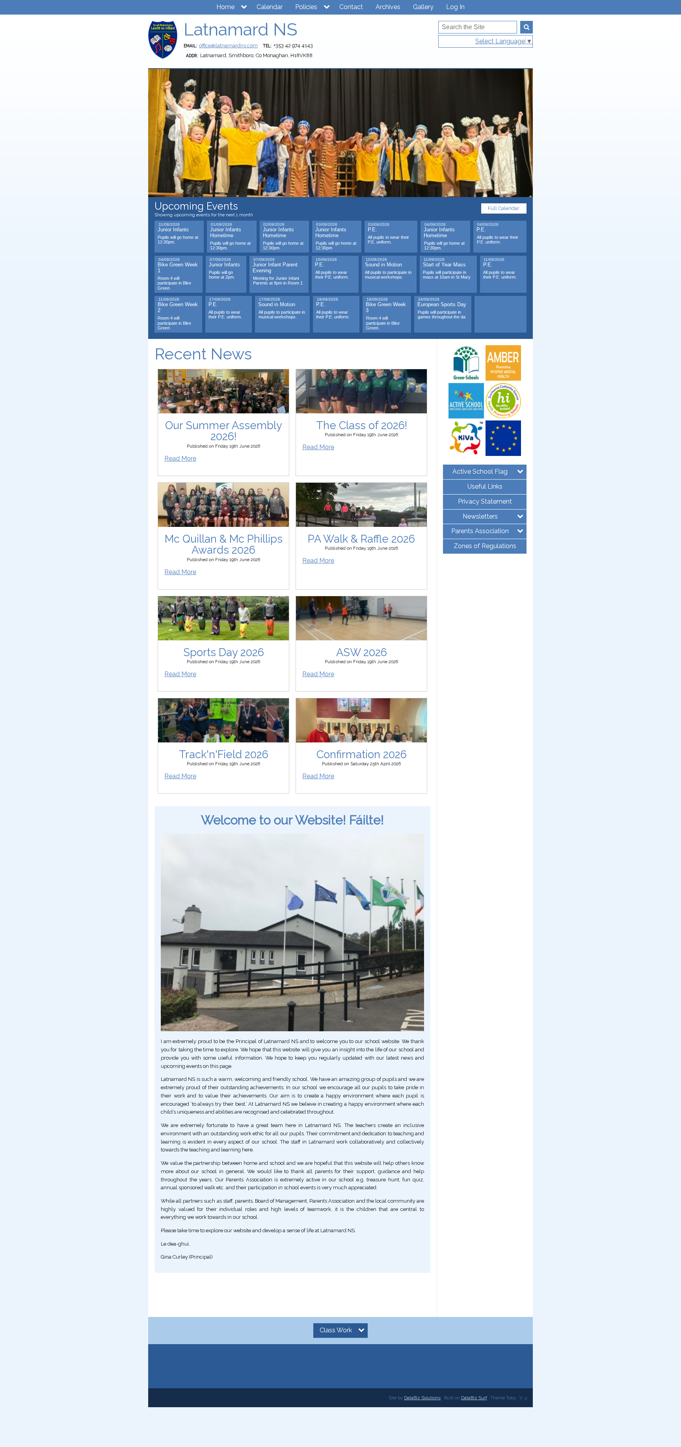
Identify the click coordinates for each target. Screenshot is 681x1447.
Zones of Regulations (485, 546)
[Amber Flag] (503, 363)
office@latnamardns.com (228, 45)
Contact (351, 7)
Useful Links (484, 486)
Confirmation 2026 (361, 754)
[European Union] (503, 438)
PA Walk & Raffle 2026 (361, 538)
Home (225, 7)
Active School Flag (480, 471)
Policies (306, 7)
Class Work (336, 1330)
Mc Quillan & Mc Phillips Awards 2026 (224, 544)
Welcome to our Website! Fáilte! (292, 820)
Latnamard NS (240, 29)
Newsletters (480, 516)
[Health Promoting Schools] (503, 400)
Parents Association (480, 531)
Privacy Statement (485, 501)
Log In (455, 7)
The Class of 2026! (361, 425)
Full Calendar (503, 208)
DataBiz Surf (474, 1398)
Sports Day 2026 (223, 652)
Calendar (270, 7)
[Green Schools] (466, 363)
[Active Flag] (466, 400)
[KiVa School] (466, 438)
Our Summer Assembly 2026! (223, 431)
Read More (180, 458)
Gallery (423, 7)
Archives (388, 7)
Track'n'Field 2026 (223, 754)
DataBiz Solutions (422, 1398)
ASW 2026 (361, 652)
